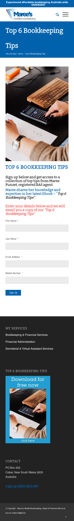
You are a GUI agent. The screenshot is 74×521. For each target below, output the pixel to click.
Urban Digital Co (19, 512)
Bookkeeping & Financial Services (27, 335)
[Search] (55, 14)
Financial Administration (20, 342)
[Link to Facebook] (65, 516)
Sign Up (13, 292)
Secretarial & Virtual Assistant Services (29, 349)
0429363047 (38, 5)
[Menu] (63, 14)
